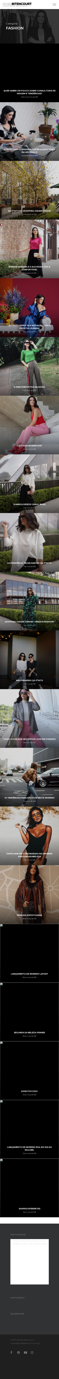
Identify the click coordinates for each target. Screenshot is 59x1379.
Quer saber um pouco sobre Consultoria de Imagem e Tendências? (29, 92)
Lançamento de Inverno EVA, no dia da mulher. (29, 1148)
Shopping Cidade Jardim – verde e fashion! (29, 622)
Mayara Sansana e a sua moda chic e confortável (29, 268)
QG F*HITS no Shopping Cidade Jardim (29, 211)
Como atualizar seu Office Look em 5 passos (29, 739)
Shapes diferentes (29, 1208)
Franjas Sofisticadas (29, 915)
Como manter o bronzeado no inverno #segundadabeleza (29, 855)
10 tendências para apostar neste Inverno (29, 798)
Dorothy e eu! (29, 1091)
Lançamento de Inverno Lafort (29, 974)
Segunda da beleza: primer (29, 1032)
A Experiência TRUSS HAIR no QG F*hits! (29, 563)
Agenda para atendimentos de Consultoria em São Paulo (29, 150)
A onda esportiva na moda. (29, 387)
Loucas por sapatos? (29, 445)
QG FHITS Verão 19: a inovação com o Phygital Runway (29, 326)
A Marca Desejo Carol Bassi (29, 504)
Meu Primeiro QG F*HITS (29, 680)
